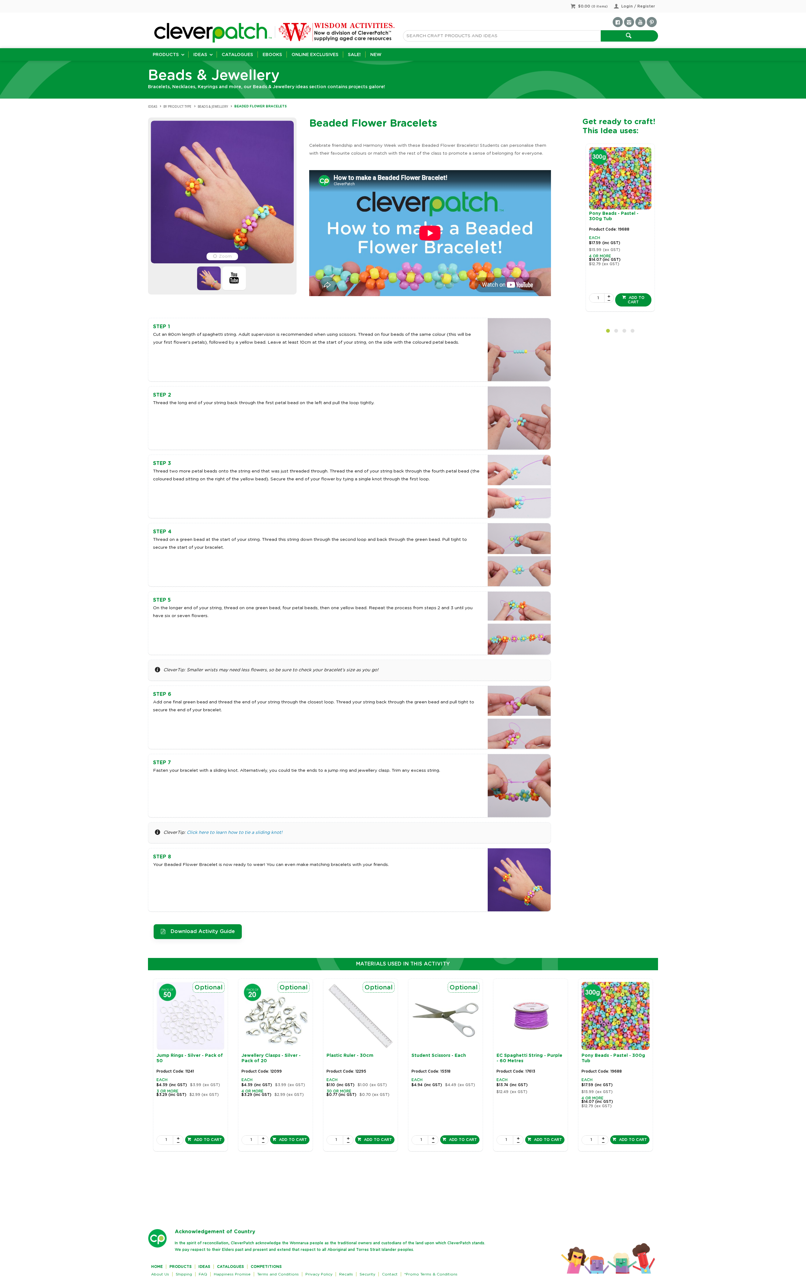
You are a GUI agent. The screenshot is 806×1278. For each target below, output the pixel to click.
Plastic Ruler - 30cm (349, 1055)
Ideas (200, 55)
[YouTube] (640, 22)
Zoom (225, 256)
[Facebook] (618, 22)
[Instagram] (629, 22)
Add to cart (635, 300)
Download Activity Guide (203, 931)
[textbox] (502, 36)
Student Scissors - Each (439, 1055)
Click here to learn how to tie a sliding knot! (234, 832)
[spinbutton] (596, 298)
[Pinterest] (652, 22)
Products (166, 55)
